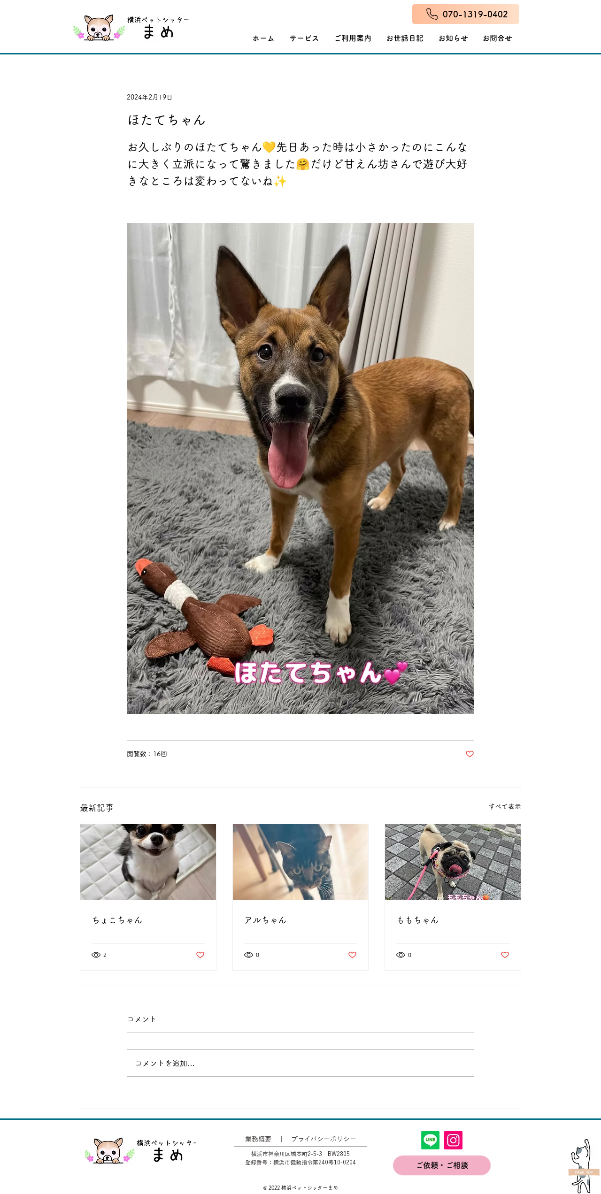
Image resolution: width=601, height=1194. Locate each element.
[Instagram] (453, 1140)
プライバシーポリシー (323, 1139)
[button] (353, 38)
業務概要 (258, 1139)
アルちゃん (265, 920)
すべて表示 (504, 806)
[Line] (430, 1140)
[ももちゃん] (453, 862)
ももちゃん (417, 920)
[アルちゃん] (301, 862)
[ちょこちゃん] (148, 862)
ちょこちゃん (117, 920)
